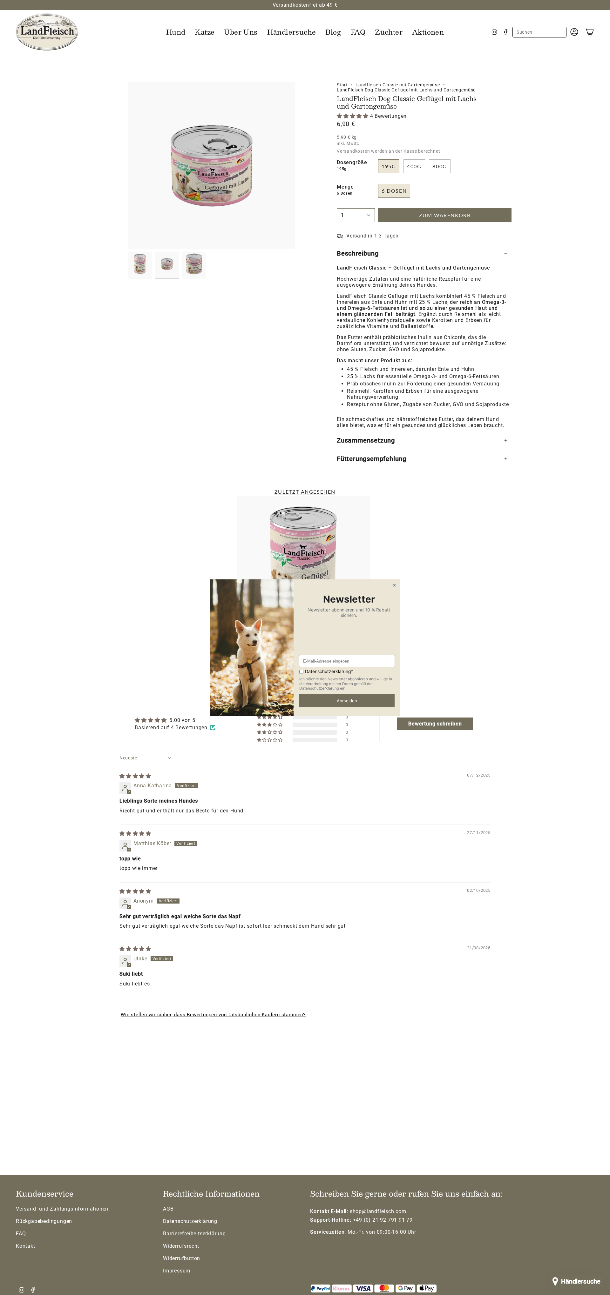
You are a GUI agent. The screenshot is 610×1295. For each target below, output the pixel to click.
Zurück (128, 165)
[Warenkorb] (590, 32)
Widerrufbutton (181, 1258)
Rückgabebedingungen (44, 1221)
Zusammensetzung (366, 440)
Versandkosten (353, 151)
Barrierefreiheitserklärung (194, 1234)
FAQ (21, 1234)
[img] (135, 776)
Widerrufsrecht (181, 1246)
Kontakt (25, 1246)
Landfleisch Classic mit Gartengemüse (398, 84)
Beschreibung (358, 253)
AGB (168, 1209)
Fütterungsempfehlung (371, 459)
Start (342, 84)
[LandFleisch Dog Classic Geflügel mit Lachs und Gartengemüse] (303, 564)
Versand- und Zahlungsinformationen (62, 1209)
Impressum (176, 1271)
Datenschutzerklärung (190, 1221)
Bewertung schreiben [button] (435, 724)
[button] (175, 31)
